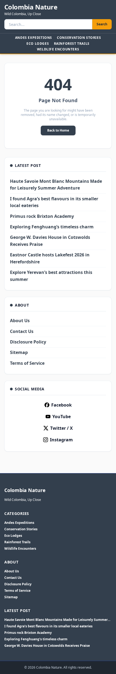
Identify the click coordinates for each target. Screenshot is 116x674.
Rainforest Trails (72, 43)
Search (102, 24)
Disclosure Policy (28, 342)
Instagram (61, 440)
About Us (20, 321)
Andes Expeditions (33, 37)
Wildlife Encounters (58, 49)
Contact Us (21, 331)
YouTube (61, 416)
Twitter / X (61, 428)
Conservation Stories (79, 37)
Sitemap (19, 352)
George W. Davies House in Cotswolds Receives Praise (47, 646)
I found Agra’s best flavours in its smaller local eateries (48, 626)
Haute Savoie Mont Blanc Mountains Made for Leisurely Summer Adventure (56, 620)
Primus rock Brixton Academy (42, 216)
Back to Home (58, 130)
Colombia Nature (30, 7)
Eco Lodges (37, 43)
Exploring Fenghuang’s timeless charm (52, 227)
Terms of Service (27, 363)
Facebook (61, 405)
